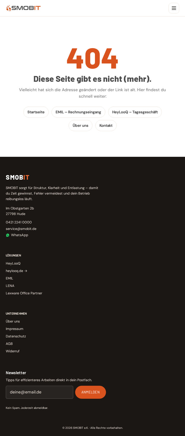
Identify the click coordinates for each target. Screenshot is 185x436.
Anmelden (90, 392)
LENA (10, 286)
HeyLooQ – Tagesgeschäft (135, 112)
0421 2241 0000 (19, 222)
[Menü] (174, 8)
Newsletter (16, 372)
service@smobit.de (21, 229)
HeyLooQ (13, 263)
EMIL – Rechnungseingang (78, 112)
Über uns (80, 125)
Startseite (36, 112)
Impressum (14, 329)
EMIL (9, 278)
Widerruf (13, 351)
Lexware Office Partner (24, 293)
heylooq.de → (16, 271)
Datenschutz (16, 336)
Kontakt (105, 125)
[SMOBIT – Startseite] (23, 8)
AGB (9, 343)
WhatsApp (19, 235)
